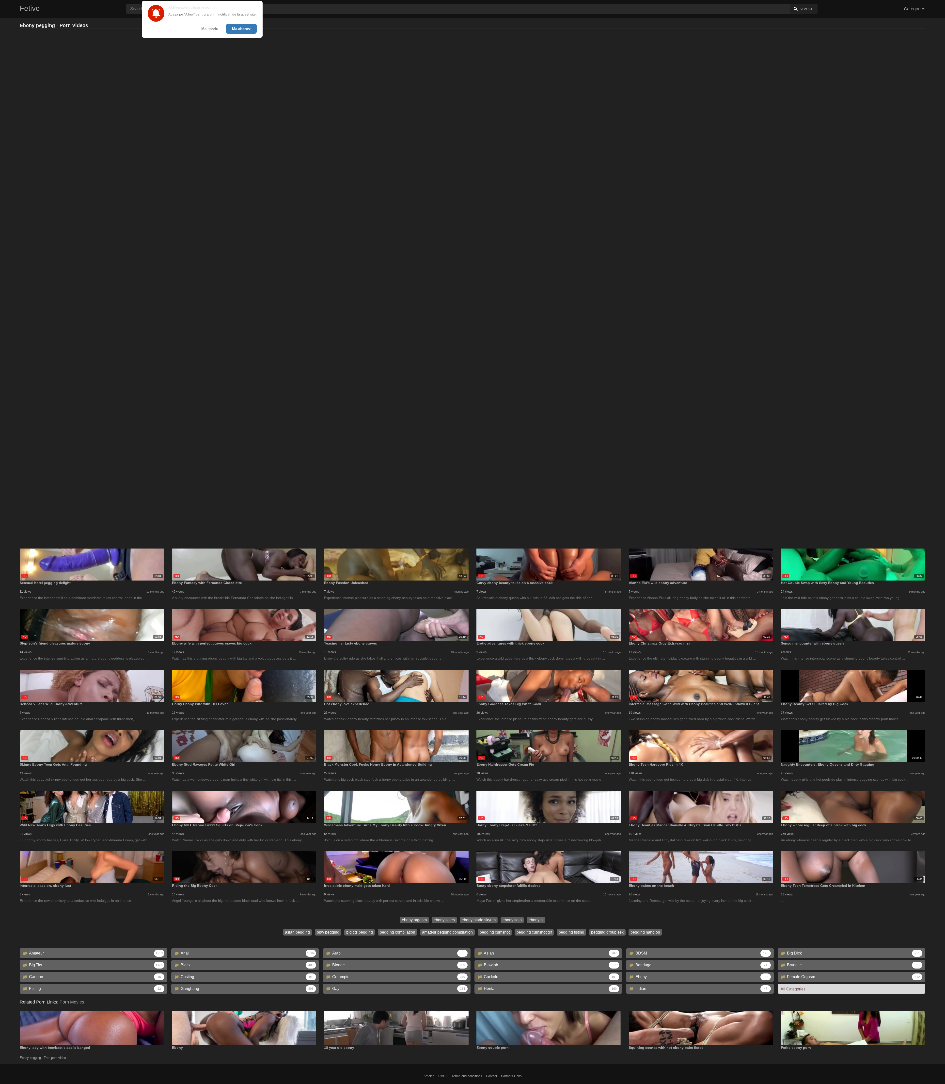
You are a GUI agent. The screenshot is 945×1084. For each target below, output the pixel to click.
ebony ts (536, 920)
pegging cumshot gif (534, 932)
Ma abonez (241, 29)
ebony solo (512, 920)
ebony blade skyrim (479, 920)
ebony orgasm (414, 920)
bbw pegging (328, 932)
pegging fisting (571, 932)
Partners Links (511, 1076)
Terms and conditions (467, 1076)
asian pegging (297, 932)
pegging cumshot (495, 932)
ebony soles (444, 920)
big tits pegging (359, 932)
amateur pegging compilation (447, 932)
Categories (914, 8)
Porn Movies (72, 1002)
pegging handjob (645, 932)
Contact (491, 1076)
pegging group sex (607, 932)
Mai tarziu (209, 29)
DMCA (443, 1076)
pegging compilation (397, 932)
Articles (429, 1076)
